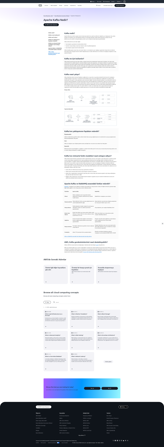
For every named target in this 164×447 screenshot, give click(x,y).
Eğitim (60, 418)
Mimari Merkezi (62, 425)
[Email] (127, 440)
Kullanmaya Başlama (64, 415)
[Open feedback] (162, 223)
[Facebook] (115, 440)
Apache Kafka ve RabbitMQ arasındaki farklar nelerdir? (55, 49)
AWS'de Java (86, 425)
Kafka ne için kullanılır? (54, 35)
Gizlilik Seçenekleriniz (52, 442)
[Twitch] (121, 440)
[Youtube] (123, 440)
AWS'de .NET (86, 420)
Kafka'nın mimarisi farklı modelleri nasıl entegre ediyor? (54, 45)
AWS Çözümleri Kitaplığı (65, 423)
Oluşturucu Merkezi (87, 415)
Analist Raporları (63, 430)
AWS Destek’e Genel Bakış (112, 425)
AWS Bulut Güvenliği (40, 425)
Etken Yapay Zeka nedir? (41, 420)
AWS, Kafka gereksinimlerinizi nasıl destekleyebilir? (54, 53)
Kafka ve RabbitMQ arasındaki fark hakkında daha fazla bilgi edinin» (78, 236)
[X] (113, 440)
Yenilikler (38, 428)
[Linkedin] (117, 440)
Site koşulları (43, 442)
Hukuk (108, 433)
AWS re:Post (109, 420)
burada (97, 244)
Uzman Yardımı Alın (111, 428)
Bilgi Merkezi (109, 423)
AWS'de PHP (86, 428)
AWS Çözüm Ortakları (64, 433)
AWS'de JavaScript (87, 430)
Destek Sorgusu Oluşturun (113, 418)
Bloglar (37, 430)
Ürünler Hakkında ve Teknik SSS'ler (67, 428)
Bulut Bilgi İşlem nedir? (48, 15)
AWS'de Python (86, 423)
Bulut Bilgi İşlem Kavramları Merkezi (62, 15)
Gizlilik (37, 442)
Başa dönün (81, 435)
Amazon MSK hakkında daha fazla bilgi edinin (92, 251)
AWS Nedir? (38, 415)
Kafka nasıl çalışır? (52, 37)
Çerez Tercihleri (65, 442)
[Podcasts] (125, 440)
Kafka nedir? (51, 32)
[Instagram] (119, 440)
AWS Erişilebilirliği (111, 430)
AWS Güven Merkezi (63, 420)
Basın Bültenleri (39, 433)
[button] (54, 5)
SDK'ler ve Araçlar (87, 418)
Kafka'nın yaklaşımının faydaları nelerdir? (54, 40)
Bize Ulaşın (109, 415)
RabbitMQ (66, 186)
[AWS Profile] (125, 2)
